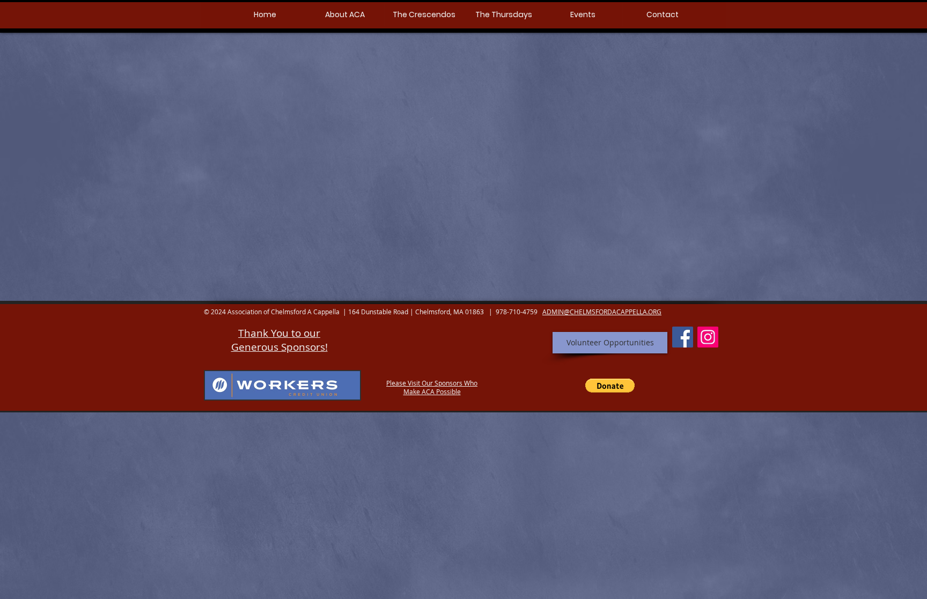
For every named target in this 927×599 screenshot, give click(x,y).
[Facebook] (682, 337)
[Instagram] (707, 337)
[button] (344, 15)
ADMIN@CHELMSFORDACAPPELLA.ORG (601, 311)
